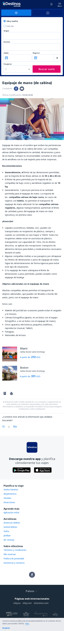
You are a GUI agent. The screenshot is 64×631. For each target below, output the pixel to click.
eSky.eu (17, 603)
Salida (6, 53)
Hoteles (7, 498)
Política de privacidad (14, 558)
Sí (3, 426)
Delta (6, 531)
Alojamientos (10, 493)
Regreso (36, 53)
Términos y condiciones (15, 550)
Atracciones (9, 502)
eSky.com (27, 603)
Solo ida (10, 26)
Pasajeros (8, 64)
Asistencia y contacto (14, 562)
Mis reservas (10, 554)
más (27, 623)
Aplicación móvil (11, 512)
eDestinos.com (41, 603)
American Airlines (12, 522)
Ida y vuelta (12, 21)
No (15, 426)
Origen (6, 31)
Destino (7, 42)
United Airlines (10, 527)
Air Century (9, 539)
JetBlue (7, 535)
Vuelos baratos (11, 489)
